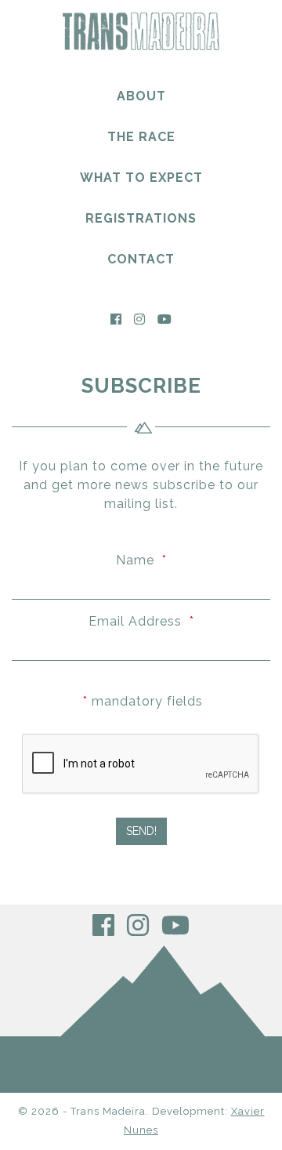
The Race (141, 136)
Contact (141, 259)
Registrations (141, 218)
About (141, 96)
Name (141, 560)
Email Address (141, 621)
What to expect (141, 177)
